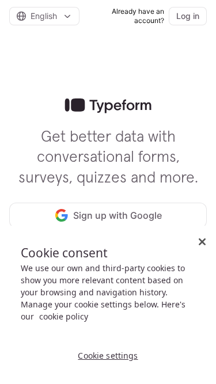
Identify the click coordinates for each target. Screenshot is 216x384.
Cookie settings (108, 355)
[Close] (202, 241)
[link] (108, 105)
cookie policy (63, 316)
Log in (187, 16)
